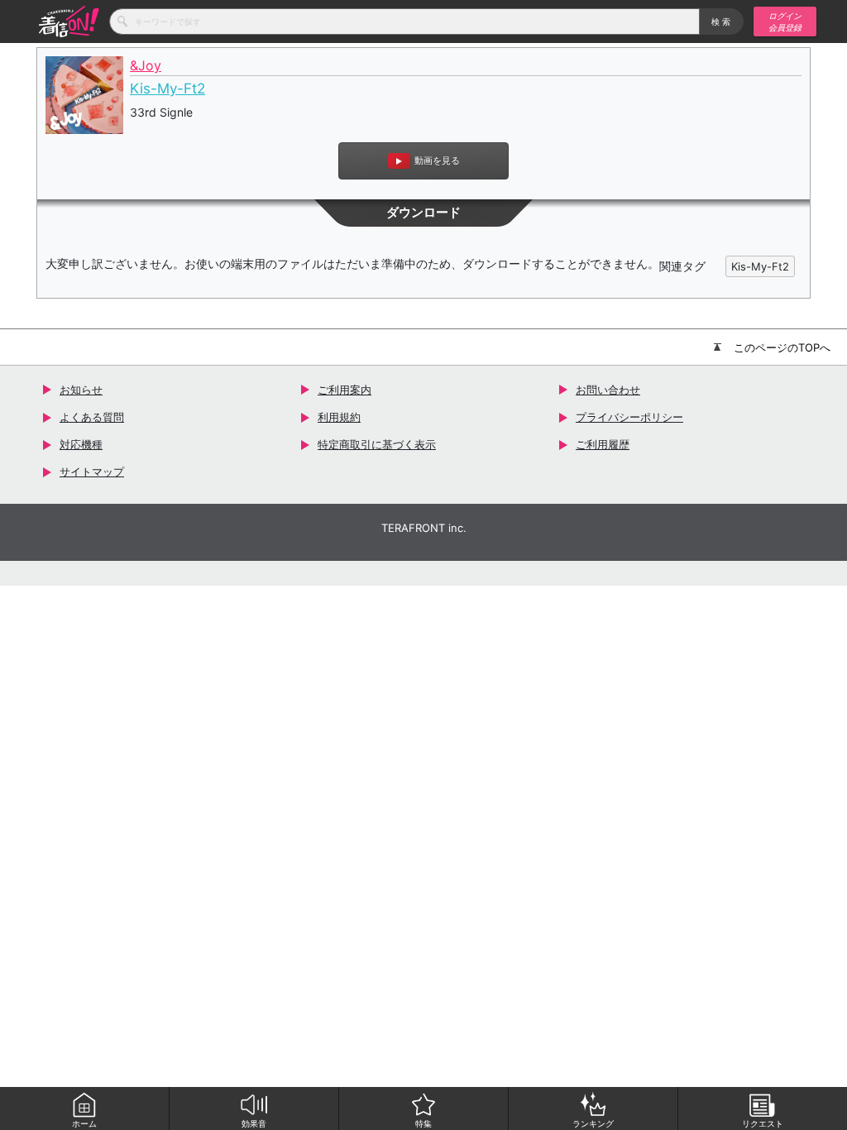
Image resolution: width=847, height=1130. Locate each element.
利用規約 (339, 417)
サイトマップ (92, 471)
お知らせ (81, 389)
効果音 (254, 1123)
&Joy (145, 66)
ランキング (593, 1123)
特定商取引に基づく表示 (377, 444)
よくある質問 (92, 417)
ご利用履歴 (602, 444)
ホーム (84, 1123)
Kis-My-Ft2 (167, 88)
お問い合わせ (608, 389)
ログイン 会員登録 (785, 21)
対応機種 (81, 444)
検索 (721, 21)
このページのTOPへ (782, 347)
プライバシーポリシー (629, 417)
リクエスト (762, 1123)
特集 (423, 1123)
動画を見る (437, 160)
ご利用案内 (344, 389)
